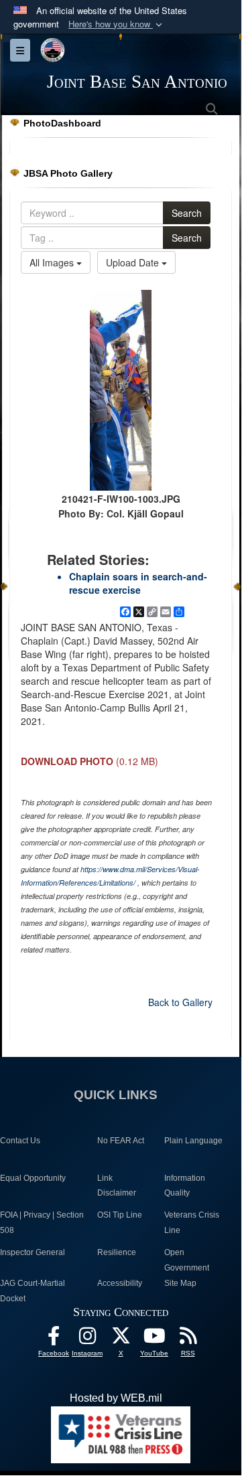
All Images (52, 262)
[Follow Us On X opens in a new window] (120, 1339)
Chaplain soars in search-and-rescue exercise (138, 583)
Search (187, 213)
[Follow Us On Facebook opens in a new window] (53, 1339)
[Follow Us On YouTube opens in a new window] (154, 1339)
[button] (116, 24)
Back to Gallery (180, 1002)
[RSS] (187, 1339)
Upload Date (134, 262)
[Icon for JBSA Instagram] (87, 1339)
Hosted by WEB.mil (116, 1398)
